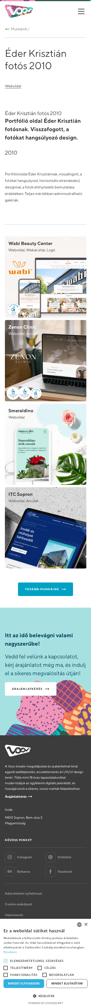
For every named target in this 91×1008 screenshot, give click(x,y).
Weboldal (13, 86)
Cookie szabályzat (18, 904)
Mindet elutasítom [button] (67, 983)
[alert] (45, 963)
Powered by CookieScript (45, 1003)
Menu (81, 11)
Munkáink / (20, 29)
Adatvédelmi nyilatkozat (23, 893)
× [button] (86, 924)
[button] (46, 996)
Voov (19, 11)
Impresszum (14, 915)
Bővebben (10, 952)
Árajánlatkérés (16, 796)
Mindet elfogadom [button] (23, 983)
